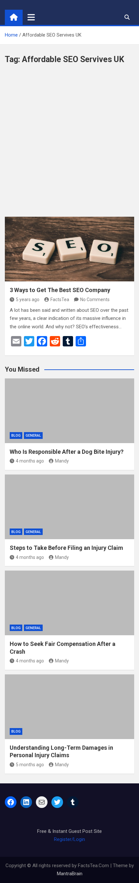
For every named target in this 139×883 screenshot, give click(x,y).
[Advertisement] (69, 143)
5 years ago (27, 299)
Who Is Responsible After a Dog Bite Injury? (66, 451)
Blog (16, 435)
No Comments (95, 299)
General (33, 435)
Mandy (62, 460)
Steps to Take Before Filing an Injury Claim (66, 547)
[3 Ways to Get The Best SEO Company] (69, 249)
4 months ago (30, 460)
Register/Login (69, 839)
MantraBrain (69, 874)
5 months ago (30, 764)
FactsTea (59, 299)
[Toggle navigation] (31, 17)
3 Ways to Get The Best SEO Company (60, 290)
